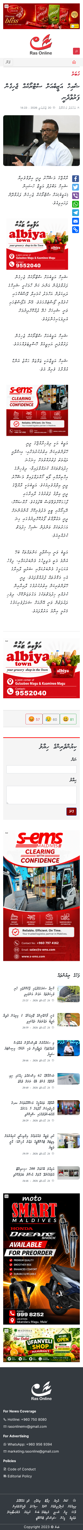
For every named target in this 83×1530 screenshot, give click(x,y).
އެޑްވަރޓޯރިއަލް (13, 1512)
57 (34, 719)
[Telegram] (75, 212)
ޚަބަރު (65, 1500)
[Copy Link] (75, 229)
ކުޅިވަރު (27, 1512)
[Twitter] (75, 187)
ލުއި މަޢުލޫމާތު (23, 1500)
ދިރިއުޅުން (72, 1506)
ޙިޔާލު (73, 780)
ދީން (65, 1512)
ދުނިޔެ (56, 1500)
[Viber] (75, 195)
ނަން (74, 759)
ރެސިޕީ (56, 1512)
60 (51, 719)
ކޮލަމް (44, 1506)
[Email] (75, 221)
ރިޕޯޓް (47, 1500)
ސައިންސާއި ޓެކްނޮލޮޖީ (46, 1518)
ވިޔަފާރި (37, 1500)
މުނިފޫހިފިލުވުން (57, 1506)
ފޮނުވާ (71, 811)
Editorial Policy (19, 1476)
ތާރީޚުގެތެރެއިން (19, 1506)
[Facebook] (75, 178)
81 (68, 719)
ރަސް (57, 1527)
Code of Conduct (21, 1469)
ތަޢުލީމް (73, 1518)
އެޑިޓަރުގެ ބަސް (42, 1512)
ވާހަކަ (74, 1512)
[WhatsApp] (75, 204)
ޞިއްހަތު (33, 1506)
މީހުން (62, 1518)
